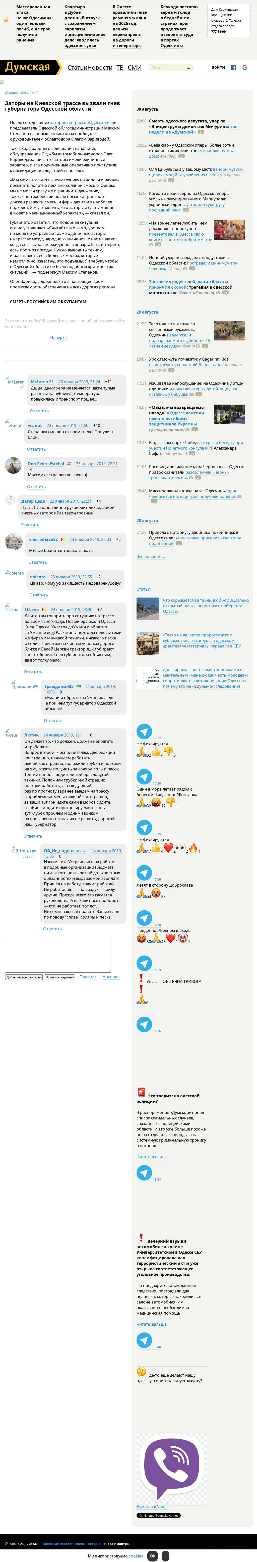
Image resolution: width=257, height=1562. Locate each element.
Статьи (77, 67)
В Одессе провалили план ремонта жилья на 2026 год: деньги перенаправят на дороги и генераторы (130, 26)
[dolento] (14, 573)
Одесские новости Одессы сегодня (72, 1543)
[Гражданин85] (24, 686)
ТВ (120, 67)
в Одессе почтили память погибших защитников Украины (176, 418)
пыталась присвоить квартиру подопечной (195, 540)
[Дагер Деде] (10, 503)
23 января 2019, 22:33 (90, 539)
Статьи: (144, 589)
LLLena (32, 609)
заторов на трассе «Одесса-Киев (82, 122)
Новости (99, 67)
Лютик (31, 735)
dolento (38, 577)
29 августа (147, 312)
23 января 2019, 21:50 (67, 425)
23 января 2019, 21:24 (79, 381)
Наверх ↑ (59, 337)
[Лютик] (11, 735)
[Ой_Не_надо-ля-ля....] (24, 856)
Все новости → (151, 556)
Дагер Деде (33, 501)
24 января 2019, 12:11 (64, 735)
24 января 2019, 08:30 (71, 609)
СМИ (135, 67)
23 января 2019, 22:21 (97, 463)
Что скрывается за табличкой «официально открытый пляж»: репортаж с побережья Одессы (206, 605)
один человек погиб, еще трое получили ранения (193, 493)
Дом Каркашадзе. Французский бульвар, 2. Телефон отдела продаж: (226, 20)
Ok (152, 1556)
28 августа (147, 520)
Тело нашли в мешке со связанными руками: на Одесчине (172, 329)
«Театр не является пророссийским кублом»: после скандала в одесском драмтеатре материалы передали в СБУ (202, 640)
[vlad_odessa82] (14, 549)
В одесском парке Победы (175, 442)
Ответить (39, 411)
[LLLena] (11, 610)
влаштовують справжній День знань (185, 364)
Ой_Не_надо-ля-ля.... (65, 850)
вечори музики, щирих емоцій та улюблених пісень (196, 172)
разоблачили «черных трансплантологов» (189, 475)
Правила (88, 977)
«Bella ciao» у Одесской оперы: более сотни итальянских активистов (191, 147)
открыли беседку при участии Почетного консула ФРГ (196, 445)
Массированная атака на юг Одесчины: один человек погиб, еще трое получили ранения (34, 23)
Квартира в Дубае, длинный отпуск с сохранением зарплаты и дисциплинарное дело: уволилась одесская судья (85, 26)
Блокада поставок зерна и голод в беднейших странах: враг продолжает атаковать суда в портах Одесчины (180, 26)
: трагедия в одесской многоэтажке (191, 289)
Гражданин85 (59, 686)
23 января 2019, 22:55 (71, 577)
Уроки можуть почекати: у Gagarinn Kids (189, 359)
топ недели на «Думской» (193, 129)
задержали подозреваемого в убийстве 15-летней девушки (180, 340)
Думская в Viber (152, 1506)
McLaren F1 (42, 381)
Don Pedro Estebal (46, 463)
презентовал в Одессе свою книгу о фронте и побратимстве (180, 236)
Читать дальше (152, 1156)
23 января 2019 (16, 92)
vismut (35, 425)
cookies (136, 1556)
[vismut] (13, 425)
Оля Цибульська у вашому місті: (181, 169)
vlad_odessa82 (43, 539)
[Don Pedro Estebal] (13, 472)
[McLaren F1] (15, 387)
